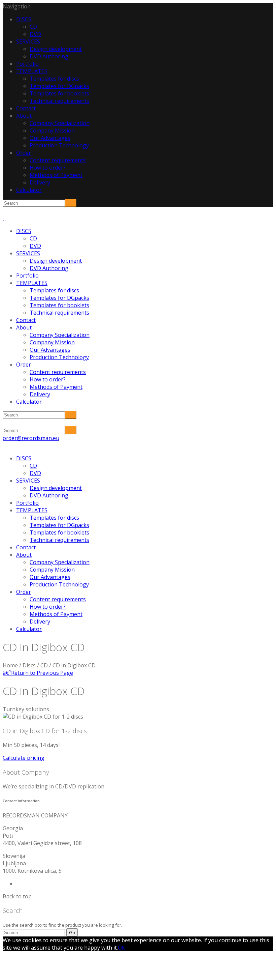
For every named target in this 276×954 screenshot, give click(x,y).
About (24, 115)
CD (33, 26)
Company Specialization (60, 123)
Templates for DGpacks (59, 86)
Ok (121, 947)
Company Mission (52, 130)
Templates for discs (54, 78)
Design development (56, 49)
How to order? (48, 167)
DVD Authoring (49, 56)
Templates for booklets (59, 93)
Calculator (29, 190)
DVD (35, 34)
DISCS (23, 19)
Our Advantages (50, 138)
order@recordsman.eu (31, 438)
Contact (26, 108)
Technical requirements (59, 101)
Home (10, 665)
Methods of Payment (56, 175)
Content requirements (58, 160)
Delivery (40, 182)
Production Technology (59, 145)
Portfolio (27, 63)
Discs (29, 665)
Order (23, 152)
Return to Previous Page (38, 672)
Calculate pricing (23, 757)
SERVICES (28, 41)
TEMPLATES (31, 71)
